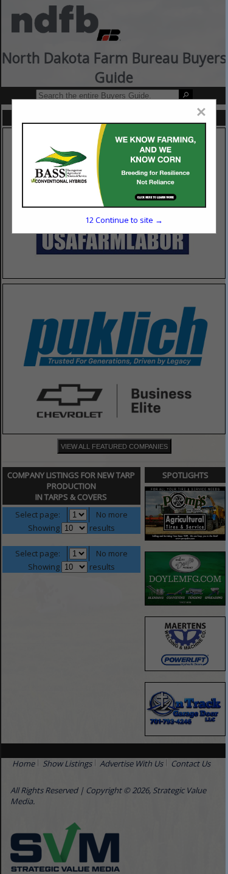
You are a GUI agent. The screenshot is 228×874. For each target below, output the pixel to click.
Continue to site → (124, 219)
